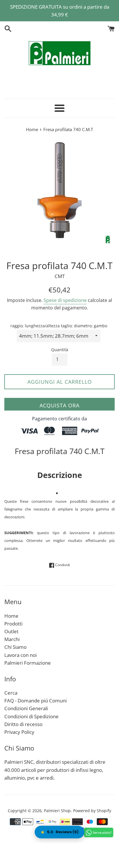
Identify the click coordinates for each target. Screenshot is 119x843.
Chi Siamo (15, 647)
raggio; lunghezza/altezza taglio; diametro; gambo (58, 325)
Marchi (12, 639)
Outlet (11, 631)
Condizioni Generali (26, 708)
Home (11, 616)
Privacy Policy (19, 732)
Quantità (59, 349)
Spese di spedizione (65, 300)
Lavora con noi (20, 655)
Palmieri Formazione (27, 662)
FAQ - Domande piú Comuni (35, 700)
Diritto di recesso (23, 724)
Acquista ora (59, 405)
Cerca (10, 692)
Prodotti (13, 623)
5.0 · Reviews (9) (63, 832)
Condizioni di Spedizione (31, 716)
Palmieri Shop (57, 810)
